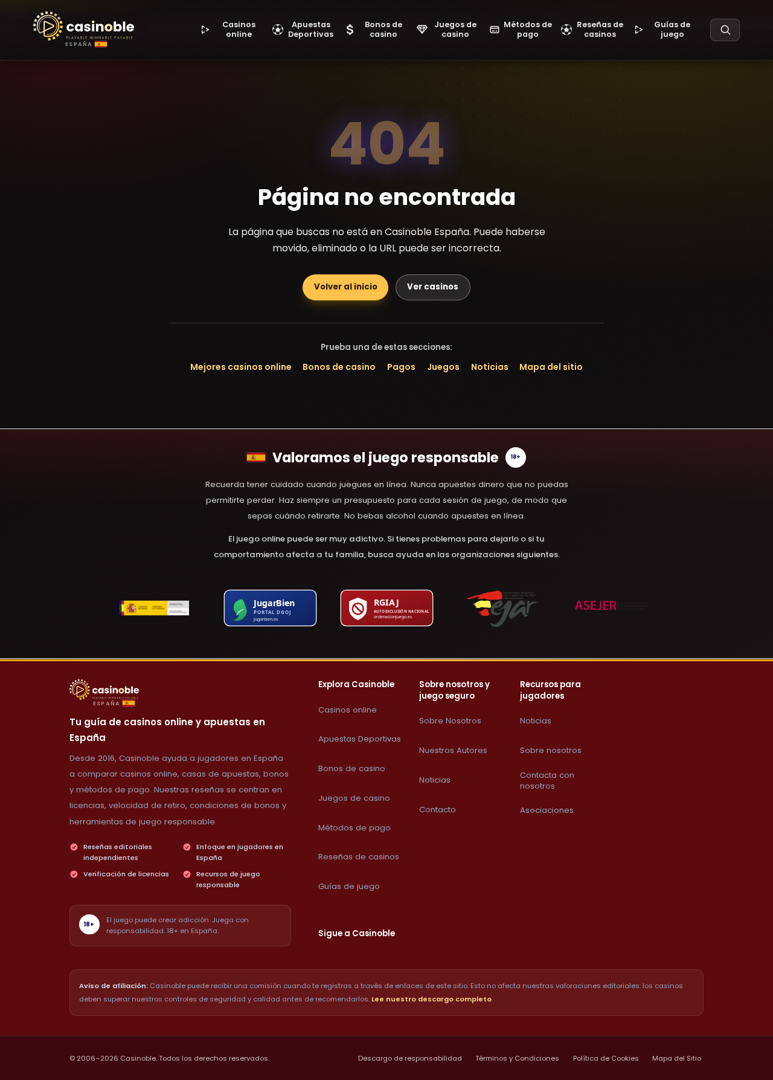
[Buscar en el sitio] (725, 30)
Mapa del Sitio (676, 1058)
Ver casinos (432, 287)
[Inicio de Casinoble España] (83, 26)
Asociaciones (547, 810)
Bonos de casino (339, 367)
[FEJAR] (503, 608)
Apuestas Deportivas (359, 739)
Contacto (437, 809)
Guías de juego (349, 886)
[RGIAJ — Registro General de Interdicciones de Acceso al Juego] (386, 608)
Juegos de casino (354, 798)
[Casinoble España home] (104, 689)
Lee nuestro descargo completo (431, 999)
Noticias (489, 367)
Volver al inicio (345, 287)
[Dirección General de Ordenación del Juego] (154, 608)
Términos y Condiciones (517, 1058)
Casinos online (347, 710)
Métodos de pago (354, 827)
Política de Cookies (606, 1058)
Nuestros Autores (453, 750)
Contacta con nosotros (547, 780)
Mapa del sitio (551, 367)
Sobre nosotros (551, 750)
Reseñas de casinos (358, 856)
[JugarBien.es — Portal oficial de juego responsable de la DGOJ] (270, 608)
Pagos (401, 367)
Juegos (443, 367)
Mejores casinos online (241, 367)
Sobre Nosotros (450, 720)
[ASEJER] (619, 608)
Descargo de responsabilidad (410, 1058)
